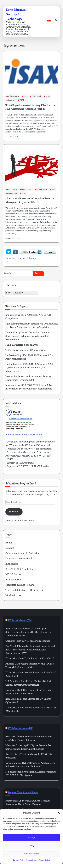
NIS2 (24, 193)
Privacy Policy (18, 860)
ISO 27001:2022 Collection (19, 569)
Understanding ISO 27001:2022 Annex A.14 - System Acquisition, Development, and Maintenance (29, 368)
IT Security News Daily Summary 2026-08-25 (29, 658)
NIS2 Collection (13, 574)
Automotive (12, 189)
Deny (31, 845)
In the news (11, 563)
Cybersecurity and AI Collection (22, 553)
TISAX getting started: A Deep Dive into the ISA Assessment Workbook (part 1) (30, 107)
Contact (9, 548)
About (8, 542)
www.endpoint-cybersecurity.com (23, 434)
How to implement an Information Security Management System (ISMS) (29, 200)
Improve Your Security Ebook (23, 792)
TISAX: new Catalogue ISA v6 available (26, 350)
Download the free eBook (19, 558)
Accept (31, 837)
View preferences (31, 853)
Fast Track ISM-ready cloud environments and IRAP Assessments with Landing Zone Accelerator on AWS (30, 650)
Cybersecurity (13, 96)
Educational (36, 96)
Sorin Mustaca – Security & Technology (17, 14)
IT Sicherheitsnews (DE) (20, 728)
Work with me (13, 595)
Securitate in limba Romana (19, 585)
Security (11, 100)
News (48, 96)
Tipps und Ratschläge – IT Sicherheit (24, 590)
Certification (27, 189)
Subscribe (14, 511)
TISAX (22, 100)
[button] (58, 812)
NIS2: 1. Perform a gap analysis (21, 345)
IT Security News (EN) (20, 620)
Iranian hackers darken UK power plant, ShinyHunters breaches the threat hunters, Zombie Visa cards (28, 632)
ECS (25, 96)
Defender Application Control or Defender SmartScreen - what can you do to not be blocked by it (27, 336)
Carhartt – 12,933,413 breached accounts (27, 641)
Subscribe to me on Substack (21, 258)
